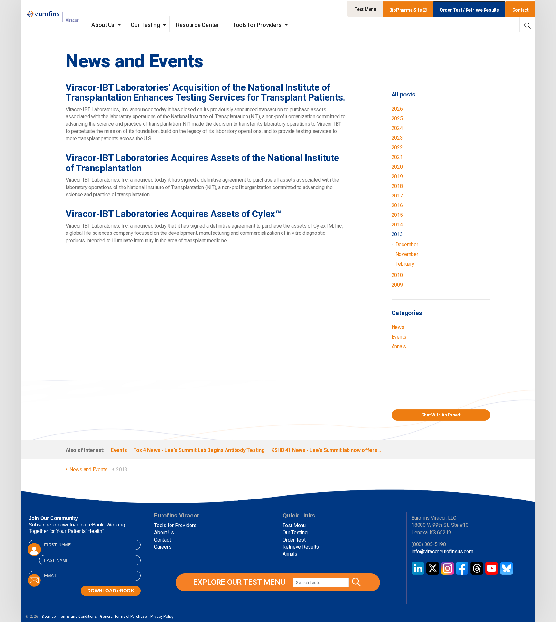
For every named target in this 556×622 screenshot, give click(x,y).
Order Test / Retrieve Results (469, 10)
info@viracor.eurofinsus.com (442, 551)
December (406, 245)
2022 (397, 147)
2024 (397, 128)
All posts (403, 94)
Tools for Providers (256, 25)
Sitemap (48, 616)
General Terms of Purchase (123, 616)
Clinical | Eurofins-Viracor (53, 16)
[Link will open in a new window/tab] (418, 568)
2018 (397, 186)
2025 (397, 118)
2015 (397, 215)
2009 (397, 285)
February (404, 264)
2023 (397, 138)
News (398, 327)
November (406, 254)
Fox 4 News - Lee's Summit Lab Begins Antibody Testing (198, 450)
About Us (102, 25)
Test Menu (365, 9)
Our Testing (145, 25)
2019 (397, 176)
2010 (397, 275)
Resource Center (197, 25)
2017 (397, 196)
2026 (397, 109)
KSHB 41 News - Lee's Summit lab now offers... (326, 450)
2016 (397, 205)
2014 (397, 225)
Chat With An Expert (441, 414)
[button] (355, 582)
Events (399, 337)
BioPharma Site (405, 10)
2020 (397, 167)
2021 (397, 157)
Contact (520, 10)
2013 (397, 234)
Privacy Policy (162, 616)
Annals (399, 346)
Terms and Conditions (78, 616)
